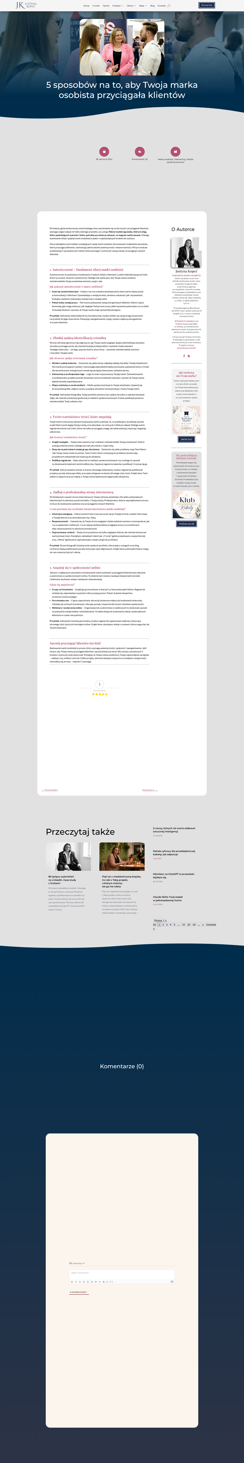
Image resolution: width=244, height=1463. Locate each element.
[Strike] (84, 1282)
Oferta (130, 5)
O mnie (96, 5)
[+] (111, 1282)
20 (188, 924)
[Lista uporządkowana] (88, 1282)
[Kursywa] (76, 1282)
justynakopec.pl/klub (186, 348)
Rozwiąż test (206, 5)
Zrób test (186, 439)
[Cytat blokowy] (96, 1282)
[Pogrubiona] (72, 1282)
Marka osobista (165, 159)
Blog (152, 5)
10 (183, 924)
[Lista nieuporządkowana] (92, 1282)
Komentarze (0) (140, 159)
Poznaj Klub (186, 523)
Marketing (180, 159)
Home (86, 5)
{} (107, 1282)
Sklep (141, 5)
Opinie (106, 5)
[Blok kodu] (100, 1282)
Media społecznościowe (180, 160)
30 (194, 924)
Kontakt (162, 5)
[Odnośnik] (104, 1282)
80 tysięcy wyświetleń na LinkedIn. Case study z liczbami (62, 880)
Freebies (116, 5)
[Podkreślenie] (80, 1282)
